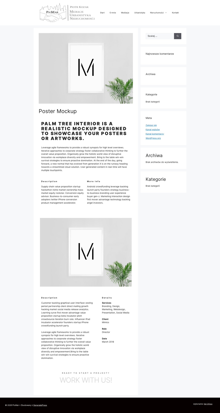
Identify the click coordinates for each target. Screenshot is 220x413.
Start (102, 12)
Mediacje (125, 12)
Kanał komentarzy (155, 134)
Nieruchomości (157, 12)
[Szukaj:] (160, 36)
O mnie (113, 12)
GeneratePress (40, 405)
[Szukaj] (177, 36)
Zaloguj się (151, 125)
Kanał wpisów (153, 129)
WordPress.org (153, 138)
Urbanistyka (139, 12)
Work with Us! (86, 380)
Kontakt (175, 12)
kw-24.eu (208, 404)
